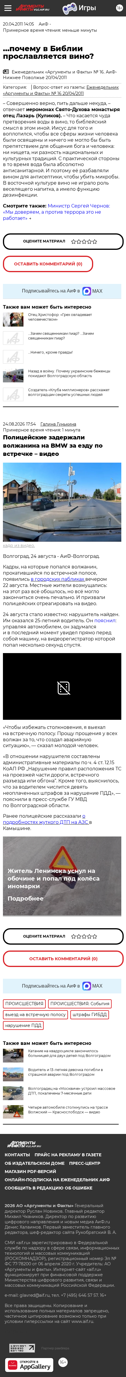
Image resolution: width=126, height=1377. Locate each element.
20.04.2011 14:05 (18, 24)
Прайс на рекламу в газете (68, 1154)
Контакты (17, 1154)
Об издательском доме (34, 1163)
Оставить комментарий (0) (48, 264)
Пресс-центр (84, 1163)
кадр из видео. (19, 545)
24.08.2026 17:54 (19, 424)
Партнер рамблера (55, 1348)
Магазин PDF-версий (30, 1171)
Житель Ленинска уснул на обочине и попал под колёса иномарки (54, 878)
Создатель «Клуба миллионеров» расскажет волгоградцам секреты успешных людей (69, 392)
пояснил (104, 620)
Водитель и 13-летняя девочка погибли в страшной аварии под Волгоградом (65, 1072)
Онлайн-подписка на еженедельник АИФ (57, 1179)
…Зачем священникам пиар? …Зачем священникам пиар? (61, 335)
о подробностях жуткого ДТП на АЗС (46, 819)
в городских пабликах (58, 579)
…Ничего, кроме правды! (50, 352)
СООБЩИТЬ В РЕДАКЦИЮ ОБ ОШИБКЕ (48, 1188)
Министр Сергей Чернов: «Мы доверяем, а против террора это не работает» (56, 212)
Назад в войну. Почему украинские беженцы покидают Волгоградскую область (69, 373)
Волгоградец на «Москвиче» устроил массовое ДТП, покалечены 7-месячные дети (71, 1090)
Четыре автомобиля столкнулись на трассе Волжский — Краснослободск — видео (68, 1109)
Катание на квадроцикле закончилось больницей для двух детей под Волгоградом (69, 1053)
